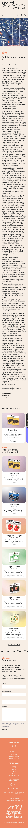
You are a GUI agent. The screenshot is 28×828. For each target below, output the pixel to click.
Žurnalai (14, 752)
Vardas (4, 683)
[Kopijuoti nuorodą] (16, 64)
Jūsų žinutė (5, 706)
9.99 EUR (13, 441)
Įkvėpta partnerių (14, 775)
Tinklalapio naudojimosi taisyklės (14, 800)
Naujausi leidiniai (14, 756)
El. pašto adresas (6, 691)
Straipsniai (14, 763)
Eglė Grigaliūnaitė (7, 82)
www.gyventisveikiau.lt (14, 783)
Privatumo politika (13, 724)
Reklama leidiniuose (14, 758)
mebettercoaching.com (9, 387)
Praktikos (14, 766)
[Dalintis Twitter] (3, 64)
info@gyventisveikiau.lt (14, 785)
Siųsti (4, 730)
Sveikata (14, 768)
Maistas (14, 771)
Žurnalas (14, 773)
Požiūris (4, 52)
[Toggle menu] (2, 15)
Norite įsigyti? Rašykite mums (14, 576)
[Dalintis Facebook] (6, 64)
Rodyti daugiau (14, 644)
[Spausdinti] (12, 64)
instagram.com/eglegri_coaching (11, 389)
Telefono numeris (6, 699)
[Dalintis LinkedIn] (9, 64)
